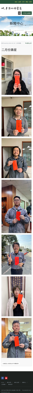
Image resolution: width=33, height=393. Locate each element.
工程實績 (3, 384)
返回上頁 (28, 43)
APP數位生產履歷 (27, 13)
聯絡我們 (10, 384)
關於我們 (9, 382)
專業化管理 (16, 382)
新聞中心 (24, 382)
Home (2, 382)
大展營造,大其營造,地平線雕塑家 (11, 363)
